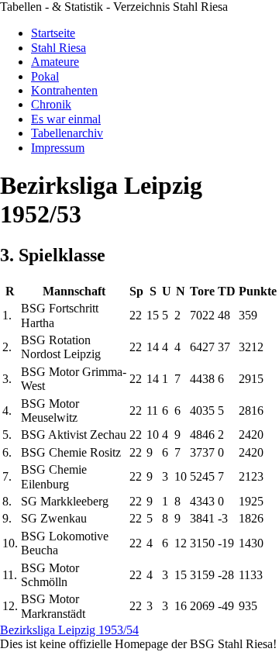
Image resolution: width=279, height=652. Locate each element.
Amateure (55, 61)
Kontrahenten (64, 90)
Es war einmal (66, 119)
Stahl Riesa (58, 47)
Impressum (57, 147)
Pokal (45, 76)
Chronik (51, 104)
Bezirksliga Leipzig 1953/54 (69, 629)
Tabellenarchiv (67, 133)
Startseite (53, 33)
